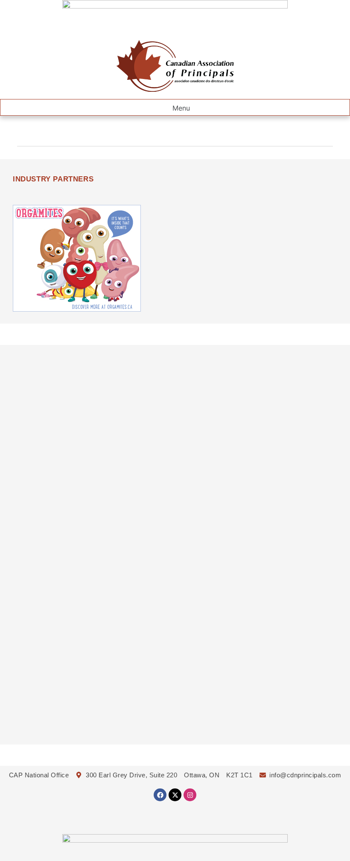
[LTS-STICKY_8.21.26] (175, 6)
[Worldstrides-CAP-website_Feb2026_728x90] (175, 840)
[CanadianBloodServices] (77, 309)
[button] (175, 107)
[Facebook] (160, 794)
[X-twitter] (175, 794)
